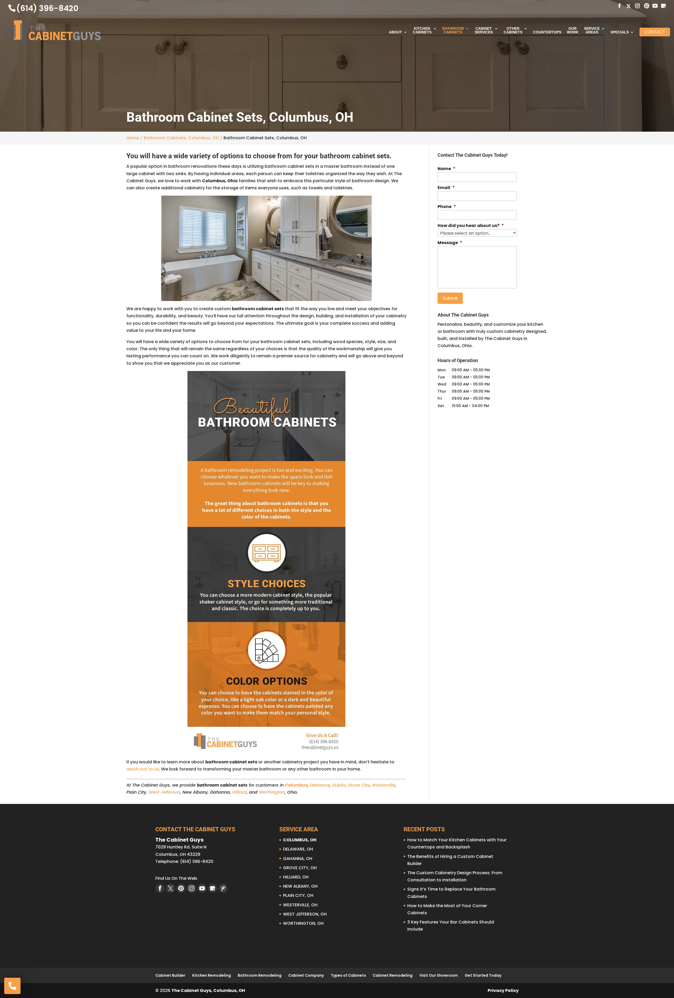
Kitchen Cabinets (422, 30)
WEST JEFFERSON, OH (305, 914)
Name (446, 169)
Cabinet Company (306, 975)
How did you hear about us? (471, 226)
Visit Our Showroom (438, 975)
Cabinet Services (484, 30)
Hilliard (239, 792)
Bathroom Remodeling (259, 975)
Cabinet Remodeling (393, 975)
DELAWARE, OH (298, 849)
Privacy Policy (503, 990)
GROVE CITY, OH (300, 868)
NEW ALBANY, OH (300, 886)
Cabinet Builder (170, 975)
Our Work (572, 30)
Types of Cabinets (348, 975)
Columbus (296, 785)
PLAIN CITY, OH (298, 895)
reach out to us (142, 769)
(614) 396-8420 (47, 8)
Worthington (272, 792)
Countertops (547, 32)
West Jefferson (164, 792)
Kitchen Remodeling (211, 975)
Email (446, 188)
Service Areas (592, 30)
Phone (447, 207)
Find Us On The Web (176, 878)
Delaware (320, 785)
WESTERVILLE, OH (300, 905)
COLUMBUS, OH (299, 840)
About (395, 32)
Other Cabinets (513, 30)
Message (450, 243)
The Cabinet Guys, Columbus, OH (208, 990)
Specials (620, 32)
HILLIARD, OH (296, 877)
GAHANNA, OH (297, 859)
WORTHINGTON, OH (303, 923)
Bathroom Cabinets (453, 30)
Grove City (359, 785)
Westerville (383, 785)
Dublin (338, 785)
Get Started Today (483, 975)
